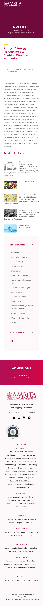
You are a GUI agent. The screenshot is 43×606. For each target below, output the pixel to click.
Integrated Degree (16, 500)
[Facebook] (14, 417)
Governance (27, 535)
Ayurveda (15, 253)
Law (31, 468)
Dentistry (12, 468)
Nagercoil (11, 567)
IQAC (7, 580)
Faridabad (22, 567)
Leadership (32, 532)
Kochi (27, 564)
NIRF (24, 580)
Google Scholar (21, 519)
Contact (32, 413)
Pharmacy (32, 474)
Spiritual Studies (18, 313)
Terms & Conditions (32, 599)
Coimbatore (17, 564)
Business (22, 465)
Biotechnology (17, 262)
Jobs (25, 413)
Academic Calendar (19, 548)
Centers (14, 322)
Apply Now (21, 376)
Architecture (11, 455)
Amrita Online (21, 507)
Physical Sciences (16, 478)
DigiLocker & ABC (26, 551)
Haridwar (31, 567)
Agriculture (20, 448)
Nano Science (17, 301)
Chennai (7, 564)
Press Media (16, 535)
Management (16, 292)
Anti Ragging (16, 408)
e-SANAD (13, 551)
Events (17, 413)
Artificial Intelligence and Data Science (20, 458)
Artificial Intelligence (20, 257)
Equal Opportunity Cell (12, 599)
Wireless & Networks (20, 318)
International (12, 504)
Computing (32, 465)
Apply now (12, 404)
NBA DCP (15, 580)
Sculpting (29, 478)
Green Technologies (19, 275)
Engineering (16, 271)
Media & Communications (16, 471)
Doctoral (29, 500)
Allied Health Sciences (16, 461)
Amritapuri (10, 561)
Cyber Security (17, 266)
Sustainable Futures (21, 487)
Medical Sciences (18, 297)
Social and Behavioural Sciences (21, 484)
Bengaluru (31, 561)
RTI (23, 599)
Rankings (8, 532)
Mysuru (34, 564)
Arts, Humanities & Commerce (20, 452)
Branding (33, 548)
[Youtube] (24, 417)
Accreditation (19, 532)
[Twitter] (19, 417)
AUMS (7, 548)
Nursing (23, 474)
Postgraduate (27, 497)
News (10, 413)
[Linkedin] (29, 417)
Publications (30, 523)
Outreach (28, 408)
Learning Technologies (21, 288)
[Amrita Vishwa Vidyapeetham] (13, 4)
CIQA (36, 580)
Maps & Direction (26, 404)
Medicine (32, 471)
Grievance (27, 597)
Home (16, 30)
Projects (24, 30)
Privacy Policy (17, 597)
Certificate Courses (27, 504)
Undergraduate (14, 497)
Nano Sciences (11, 474)
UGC (29, 580)
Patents (11, 523)
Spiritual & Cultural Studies (20, 481)
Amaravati (21, 561)
